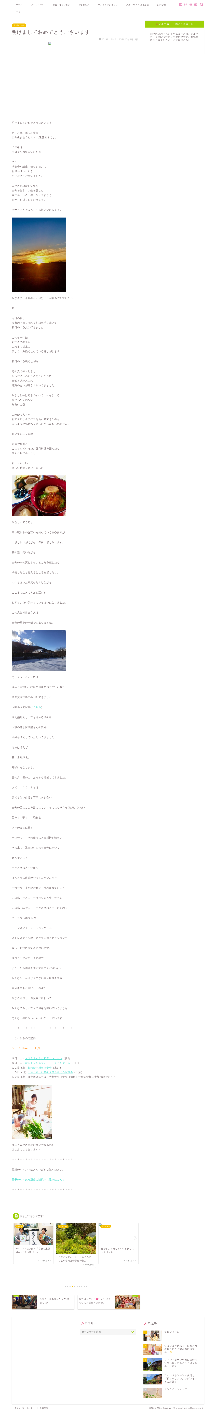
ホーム (19, 4)
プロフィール (37, 4)
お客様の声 (84, 4)
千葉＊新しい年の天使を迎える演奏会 (50, 1072)
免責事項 (44, 1408)
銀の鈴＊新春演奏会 (40, 1067)
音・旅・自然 (19, 25)
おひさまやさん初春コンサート (43, 1058)
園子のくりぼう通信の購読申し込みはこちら (38, 1179)
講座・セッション (61, 4)
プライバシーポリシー (25, 1408)
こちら (37, 707)
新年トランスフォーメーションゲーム (47, 1062)
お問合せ (161, 4)
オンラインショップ (108, 4)
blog (18, 11)
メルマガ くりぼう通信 (137, 4)
